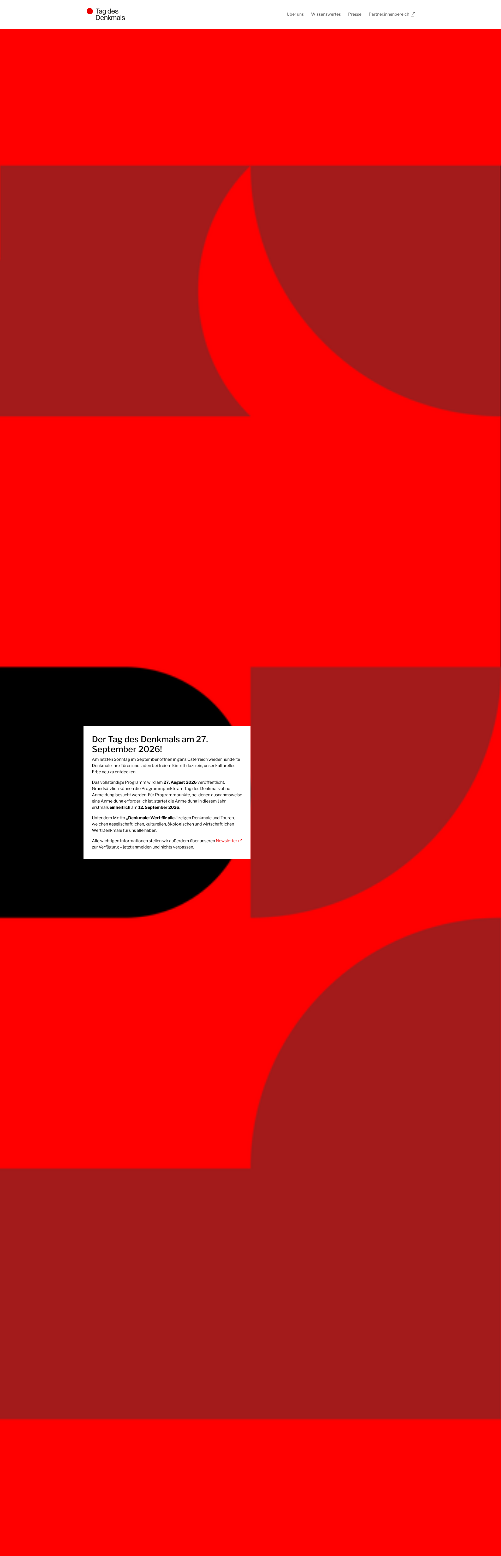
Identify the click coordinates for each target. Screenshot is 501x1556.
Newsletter (226, 840)
